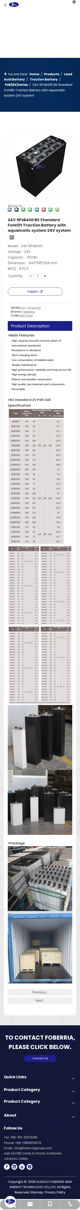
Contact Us (40, 1058)
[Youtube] (22, 1167)
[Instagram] (29, 1167)
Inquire (33, 291)
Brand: (15, 312)
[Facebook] (7, 1167)
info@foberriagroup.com (33, 1148)
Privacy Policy (54, 1192)
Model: (16, 308)
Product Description (30, 326)
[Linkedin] (14, 1167)
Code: (15, 316)
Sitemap (36, 1192)
